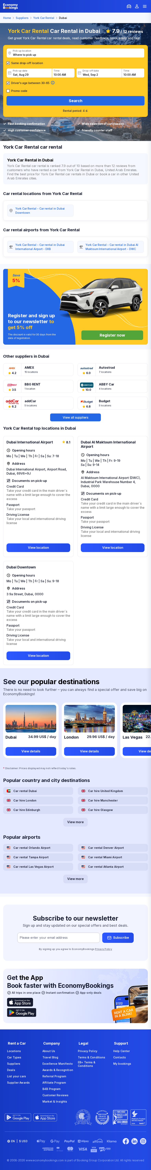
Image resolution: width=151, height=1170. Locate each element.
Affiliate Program (54, 1082)
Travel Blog (50, 1057)
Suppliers (13, 1063)
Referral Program (54, 1076)
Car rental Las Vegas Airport (33, 866)
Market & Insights (54, 1101)
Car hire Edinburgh (26, 810)
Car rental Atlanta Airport (106, 866)
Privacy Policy (103, 949)
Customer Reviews (55, 1095)
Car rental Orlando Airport (32, 847)
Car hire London (24, 800)
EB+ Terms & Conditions (87, 1064)
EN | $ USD (19, 1141)
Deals (11, 1070)
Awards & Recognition (57, 1070)
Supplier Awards (18, 1082)
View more (75, 822)
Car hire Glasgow (100, 810)
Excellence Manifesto (57, 1063)
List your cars (16, 1076)
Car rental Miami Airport (105, 857)
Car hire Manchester (103, 800)
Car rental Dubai (25, 791)
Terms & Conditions (91, 1057)
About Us (48, 1051)
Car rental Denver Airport (106, 847)
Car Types (14, 1057)
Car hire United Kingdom (105, 791)
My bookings (122, 1063)
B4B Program (51, 1089)
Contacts (119, 1057)
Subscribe (121, 938)
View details (30, 751)
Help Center (121, 1051)
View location (38, 548)
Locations (14, 1051)
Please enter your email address (44, 938)
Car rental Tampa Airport (31, 857)
